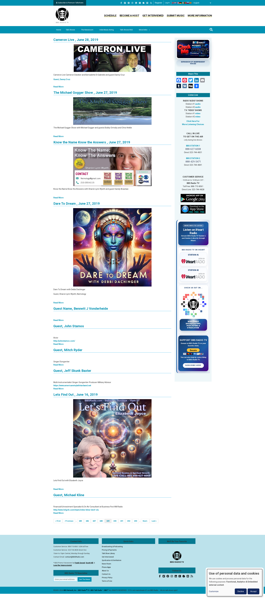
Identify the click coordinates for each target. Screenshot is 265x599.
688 (102, 521)
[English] (173, 3)
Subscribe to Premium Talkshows (70, 3)
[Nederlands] (175, 3)
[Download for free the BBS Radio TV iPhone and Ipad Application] (193, 209)
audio (198, 104)
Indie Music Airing (107, 30)
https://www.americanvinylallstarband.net (72, 385)
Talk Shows (70, 30)
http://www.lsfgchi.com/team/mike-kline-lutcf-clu (76, 510)
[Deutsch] (180, 3)
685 (81, 521)
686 (88, 521)
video (197, 113)
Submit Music (176, 15)
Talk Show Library (108, 553)
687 (95, 521)
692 (129, 521)
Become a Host (129, 15)
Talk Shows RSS (126, 30)
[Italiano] (183, 3)
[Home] (62, 16)
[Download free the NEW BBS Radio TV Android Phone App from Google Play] (193, 198)
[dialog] (234, 582)
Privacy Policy (107, 578)
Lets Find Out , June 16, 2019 (75, 395)
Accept (253, 591)
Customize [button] (213, 591)
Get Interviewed (153, 15)
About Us (105, 571)
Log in (167, 3)
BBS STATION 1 (193, 146)
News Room (106, 564)
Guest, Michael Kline (68, 495)
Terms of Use (107, 581)
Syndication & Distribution (111, 560)
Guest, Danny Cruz (61, 79)
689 (109, 521)
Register (158, 3)
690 (115, 521)
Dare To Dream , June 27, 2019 (76, 204)
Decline (241, 591)
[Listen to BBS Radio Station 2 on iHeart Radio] (193, 276)
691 (122, 521)
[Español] (190, 3)
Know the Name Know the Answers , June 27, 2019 (91, 142)
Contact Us (106, 574)
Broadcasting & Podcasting (112, 547)
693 (136, 521)
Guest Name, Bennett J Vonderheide (80, 309)
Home (58, 30)
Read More (58, 87)
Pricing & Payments (109, 550)
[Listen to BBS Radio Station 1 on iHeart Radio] (193, 261)
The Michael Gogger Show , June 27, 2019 (85, 93)
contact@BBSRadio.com (74, 557)
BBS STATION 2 (193, 158)
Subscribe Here (193, 365)
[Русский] (188, 3)
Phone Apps (106, 567)
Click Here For (193, 121)
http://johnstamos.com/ (64, 341)
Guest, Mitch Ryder (67, 350)
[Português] (185, 3)
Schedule (110, 15)
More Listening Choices (193, 124)
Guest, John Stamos (68, 326)
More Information (200, 15)
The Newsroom (87, 30)
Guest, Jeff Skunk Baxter (72, 371)
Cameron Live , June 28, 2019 (75, 40)
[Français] (178, 3)
